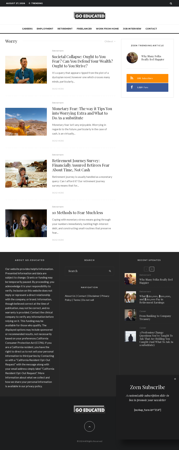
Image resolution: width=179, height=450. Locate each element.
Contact (151, 28)
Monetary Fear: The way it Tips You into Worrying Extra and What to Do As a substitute (82, 113)
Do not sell (88, 299)
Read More (58, 89)
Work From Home (107, 28)
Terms (76, 299)
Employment (45, 28)
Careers (27, 28)
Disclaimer (93, 295)
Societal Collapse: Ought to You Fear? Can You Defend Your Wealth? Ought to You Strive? (82, 61)
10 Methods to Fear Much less (77, 212)
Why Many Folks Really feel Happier (152, 58)
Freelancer (84, 28)
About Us (70, 295)
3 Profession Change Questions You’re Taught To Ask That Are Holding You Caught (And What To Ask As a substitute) (156, 339)
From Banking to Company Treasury (155, 317)
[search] (110, 271)
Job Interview (132, 28)
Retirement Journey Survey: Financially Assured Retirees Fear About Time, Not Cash (81, 165)
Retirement (65, 28)
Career (142, 311)
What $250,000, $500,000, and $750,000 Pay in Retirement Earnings (155, 299)
